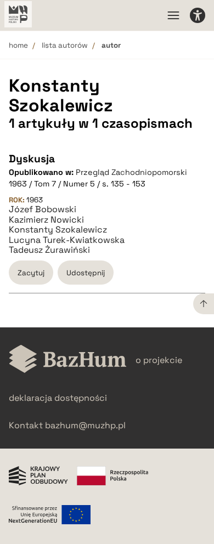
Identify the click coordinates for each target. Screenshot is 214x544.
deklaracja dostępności (58, 398)
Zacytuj (31, 272)
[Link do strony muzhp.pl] (18, 15)
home (18, 45)
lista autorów (65, 45)
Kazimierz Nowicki (46, 220)
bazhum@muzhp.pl (85, 425)
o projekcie (159, 360)
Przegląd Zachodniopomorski (131, 172)
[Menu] (173, 15)
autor (111, 45)
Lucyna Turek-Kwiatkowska (67, 240)
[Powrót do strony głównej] (68, 360)
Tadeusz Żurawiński (49, 250)
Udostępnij (85, 272)
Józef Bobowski (42, 209)
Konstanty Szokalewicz (58, 230)
